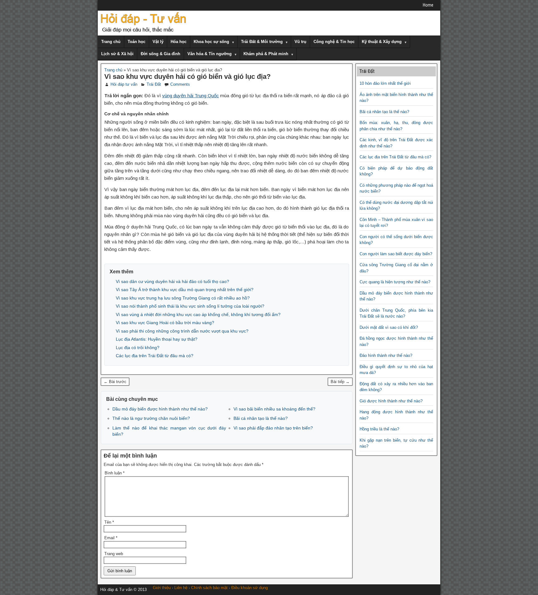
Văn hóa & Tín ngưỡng (209, 53)
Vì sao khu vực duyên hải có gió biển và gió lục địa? (187, 76)
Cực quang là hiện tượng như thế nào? (395, 282)
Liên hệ (180, 587)
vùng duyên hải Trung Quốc (190, 95)
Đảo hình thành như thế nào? (386, 355)
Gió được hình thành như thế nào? (391, 401)
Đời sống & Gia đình (160, 53)
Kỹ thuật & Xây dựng (382, 41)
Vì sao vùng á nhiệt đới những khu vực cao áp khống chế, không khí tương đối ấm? (198, 314)
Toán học (136, 41)
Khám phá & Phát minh (265, 53)
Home (428, 4)
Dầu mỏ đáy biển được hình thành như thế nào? (160, 408)
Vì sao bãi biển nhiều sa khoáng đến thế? (274, 408)
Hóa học (178, 41)
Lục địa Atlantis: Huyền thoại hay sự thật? (156, 339)
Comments (180, 84)
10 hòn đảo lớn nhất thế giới (385, 83)
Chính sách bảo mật (209, 587)
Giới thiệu (162, 587)
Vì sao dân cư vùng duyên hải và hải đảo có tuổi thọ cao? (172, 281)
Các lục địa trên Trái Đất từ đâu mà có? (154, 355)
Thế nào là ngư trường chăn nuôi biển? (151, 418)
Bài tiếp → (340, 381)
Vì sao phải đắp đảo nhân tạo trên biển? (273, 427)
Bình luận (115, 473)
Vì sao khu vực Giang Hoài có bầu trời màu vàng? (165, 322)
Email (110, 537)
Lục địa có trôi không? (137, 347)
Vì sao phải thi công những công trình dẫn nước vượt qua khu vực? (182, 331)
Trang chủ (110, 41)
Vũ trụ (300, 41)
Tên (109, 522)
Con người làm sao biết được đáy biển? (396, 254)
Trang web (113, 553)
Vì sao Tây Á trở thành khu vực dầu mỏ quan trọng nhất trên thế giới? (184, 289)
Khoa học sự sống (211, 41)
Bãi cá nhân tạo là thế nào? (261, 418)
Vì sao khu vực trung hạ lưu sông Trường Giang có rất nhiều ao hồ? (183, 297)
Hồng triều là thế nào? (379, 429)
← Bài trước (115, 381)
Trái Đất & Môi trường (262, 41)
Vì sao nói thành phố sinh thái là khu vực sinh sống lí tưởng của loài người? (190, 306)
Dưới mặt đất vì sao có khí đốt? (389, 327)
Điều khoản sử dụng (249, 587)
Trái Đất (154, 84)
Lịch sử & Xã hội (117, 53)
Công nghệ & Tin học (334, 41)
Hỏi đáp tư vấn (124, 84)
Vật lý (158, 41)
